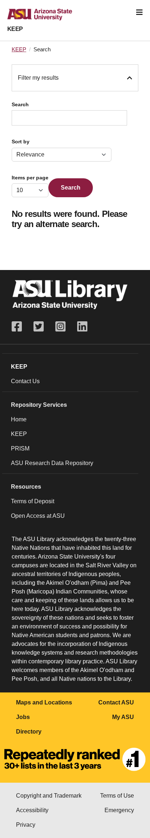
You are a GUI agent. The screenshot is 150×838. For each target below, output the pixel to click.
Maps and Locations (44, 702)
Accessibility (32, 810)
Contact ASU (116, 702)
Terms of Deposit (32, 501)
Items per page (30, 177)
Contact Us (25, 381)
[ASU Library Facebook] (20, 326)
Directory (29, 731)
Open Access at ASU (38, 516)
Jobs (23, 717)
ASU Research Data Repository (52, 463)
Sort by (20, 141)
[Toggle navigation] (139, 12)
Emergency (119, 810)
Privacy (25, 825)
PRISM (20, 448)
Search (20, 104)
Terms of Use (117, 796)
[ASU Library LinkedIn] (82, 326)
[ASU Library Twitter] (39, 326)
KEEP (15, 29)
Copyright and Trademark (49, 796)
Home (19, 419)
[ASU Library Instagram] (60, 326)
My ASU (123, 717)
